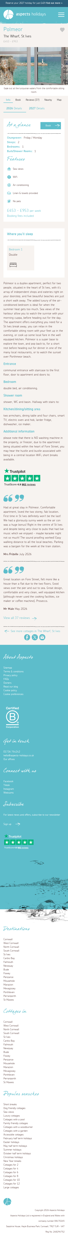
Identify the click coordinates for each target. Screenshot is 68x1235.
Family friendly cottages (15, 1123)
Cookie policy (10, 690)
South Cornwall (11, 951)
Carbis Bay (9, 958)
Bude (6, 969)
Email (42, 637)
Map (59, 100)
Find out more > (54, 3)
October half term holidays (17, 1153)
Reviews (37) (32, 100)
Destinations (16, 930)
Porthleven (9, 992)
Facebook (27, 637)
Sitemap (7, 668)
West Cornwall (10, 943)
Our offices (9, 759)
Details (14, 108)
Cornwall (8, 939)
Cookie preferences (13, 694)
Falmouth (8, 962)
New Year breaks (12, 1161)
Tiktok (6, 785)
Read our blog (10, 686)
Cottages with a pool (14, 1119)
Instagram (8, 789)
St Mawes (8, 1000)
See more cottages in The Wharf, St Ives (35, 631)
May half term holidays (15, 1146)
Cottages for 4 (10, 1168)
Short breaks (10, 1104)
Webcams (8, 793)
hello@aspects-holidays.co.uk (18, 755)
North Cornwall (11, 947)
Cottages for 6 (10, 1172)
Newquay (8, 966)
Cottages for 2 (10, 1165)
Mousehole (9, 981)
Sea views (8, 1112)
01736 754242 (11, 752)
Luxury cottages (11, 1116)
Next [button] (63, 66)
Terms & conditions (13, 671)
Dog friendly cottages (14, 1108)
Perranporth (9, 996)
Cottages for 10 (11, 1180)
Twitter (35, 637)
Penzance (8, 977)
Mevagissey (9, 988)
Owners (7, 683)
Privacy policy (10, 675)
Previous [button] (4, 66)
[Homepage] (8, 14)
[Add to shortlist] (62, 30)
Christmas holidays (13, 1157)
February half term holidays (17, 1138)
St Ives (6, 954)
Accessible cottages (13, 1134)
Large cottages (11, 1187)
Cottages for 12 (11, 1184)
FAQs (6, 679)
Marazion (8, 985)
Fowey (6, 973)
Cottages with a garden (15, 1131)
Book (48, 125)
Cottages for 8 (10, 1176)
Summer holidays (12, 1150)
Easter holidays (11, 1142)
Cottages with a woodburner (18, 1127)
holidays (31, 14)
